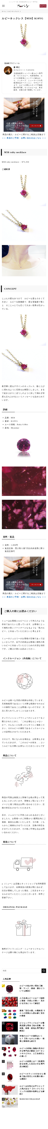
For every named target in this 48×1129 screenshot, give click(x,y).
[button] (3, 5)
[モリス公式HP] (23, 6)
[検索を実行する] (43, 970)
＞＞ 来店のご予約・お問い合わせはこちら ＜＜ (24, 138)
